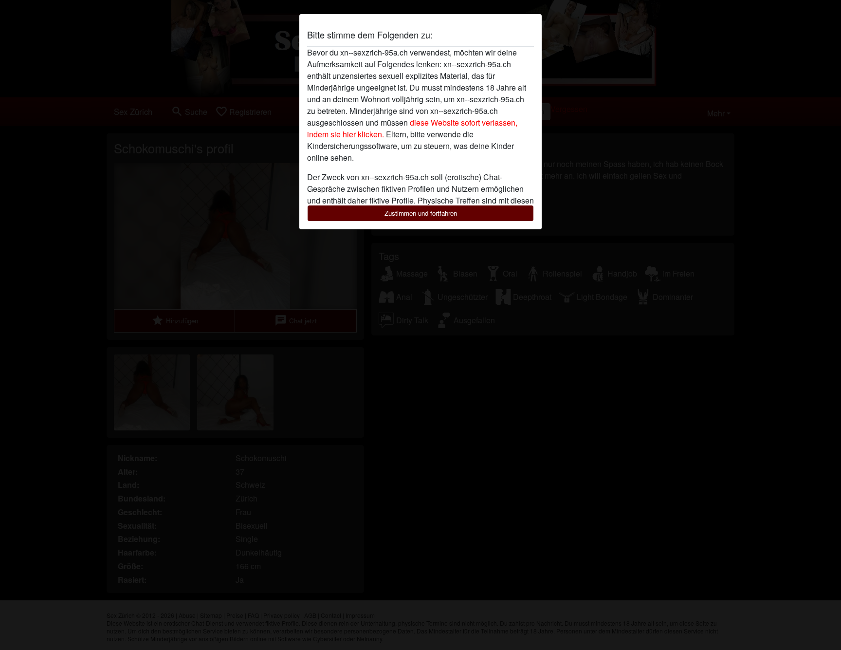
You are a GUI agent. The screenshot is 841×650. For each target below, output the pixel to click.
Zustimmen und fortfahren (420, 213)
